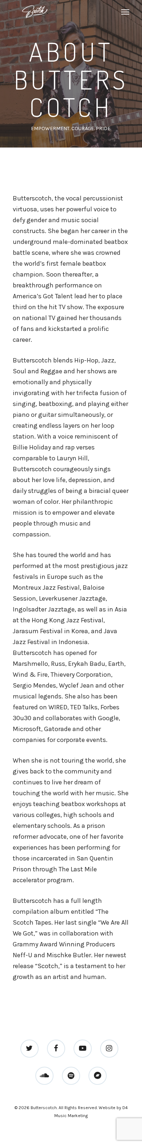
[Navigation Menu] (125, 11)
